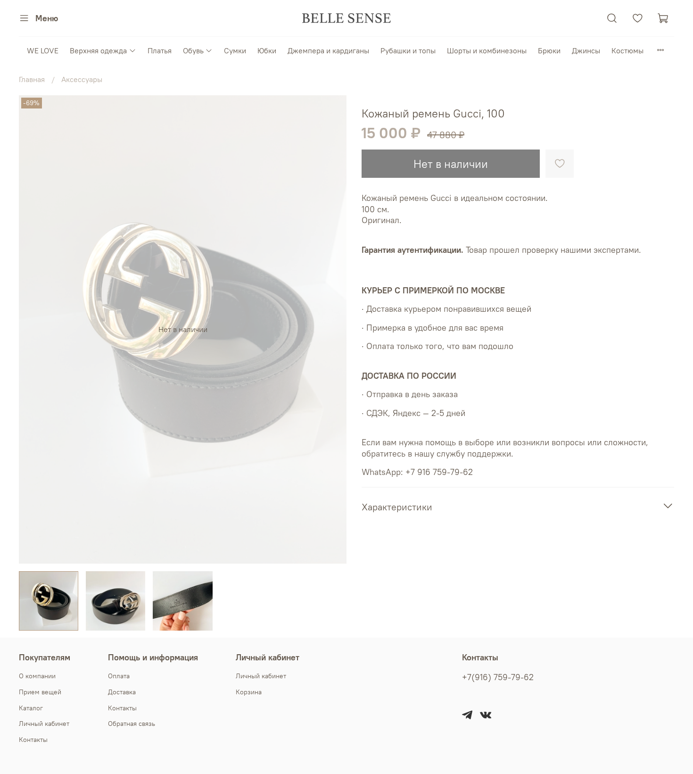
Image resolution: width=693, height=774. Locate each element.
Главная (32, 79)
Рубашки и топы (408, 50)
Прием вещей (40, 692)
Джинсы (586, 50)
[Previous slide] (34, 329)
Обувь (193, 50)
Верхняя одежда (98, 50)
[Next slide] (331, 329)
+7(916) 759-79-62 (498, 677)
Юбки (266, 50)
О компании (37, 676)
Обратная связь (131, 723)
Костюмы (627, 50)
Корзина (249, 692)
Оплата (119, 676)
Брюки (549, 50)
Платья (160, 50)
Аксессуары (81, 79)
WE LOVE (42, 50)
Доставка (122, 692)
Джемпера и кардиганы (328, 50)
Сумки (235, 50)
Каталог (31, 708)
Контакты (33, 739)
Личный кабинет (44, 723)
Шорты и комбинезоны (487, 50)
